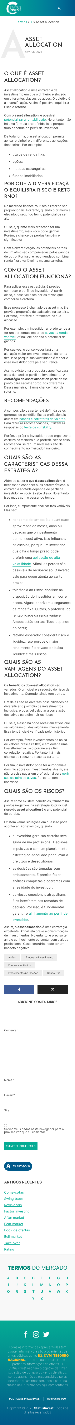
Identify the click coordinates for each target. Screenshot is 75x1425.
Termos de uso (56, 1398)
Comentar (11, 1030)
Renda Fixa (53, 973)
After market (14, 1217)
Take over (12, 1243)
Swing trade (13, 1199)
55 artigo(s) (18, 1166)
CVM (48, 1356)
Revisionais (13, 1205)
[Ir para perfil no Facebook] (28, 1334)
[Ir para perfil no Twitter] (47, 1334)
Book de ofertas (17, 1230)
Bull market (13, 1236)
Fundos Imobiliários (19, 965)
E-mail (9, 1095)
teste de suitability (37, 427)
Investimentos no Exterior (23, 973)
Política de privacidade (24, 1398)
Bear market (13, 1224)
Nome (9, 1080)
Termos (21, 22)
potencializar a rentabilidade (25, 120)
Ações (12, 957)
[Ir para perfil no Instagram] (38, 1334)
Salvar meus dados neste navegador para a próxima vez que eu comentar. (34, 1130)
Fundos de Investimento (39, 957)
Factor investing (17, 1211)
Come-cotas (14, 1192)
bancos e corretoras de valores (42, 419)
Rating (9, 1249)
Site (6, 1110)
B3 (40, 1356)
